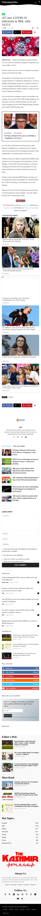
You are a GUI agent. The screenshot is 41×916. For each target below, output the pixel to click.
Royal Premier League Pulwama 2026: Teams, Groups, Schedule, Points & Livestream (24, 742)
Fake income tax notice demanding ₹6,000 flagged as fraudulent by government (25, 489)
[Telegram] (35, 894)
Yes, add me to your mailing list (13, 555)
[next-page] (6, 505)
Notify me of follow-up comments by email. (17, 559)
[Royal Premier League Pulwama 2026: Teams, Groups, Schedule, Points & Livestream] (6, 637)
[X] (22, 437)
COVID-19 (10, 397)
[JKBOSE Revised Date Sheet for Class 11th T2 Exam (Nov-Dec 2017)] (7, 796)
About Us (8, 884)
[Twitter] (9, 894)
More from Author (19, 446)
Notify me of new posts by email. (14, 561)
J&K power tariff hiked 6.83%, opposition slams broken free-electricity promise (23, 471)
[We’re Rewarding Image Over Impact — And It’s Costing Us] (7, 756)
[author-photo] (20, 424)
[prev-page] (3, 505)
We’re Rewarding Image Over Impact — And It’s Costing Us (26, 753)
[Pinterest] (26, 894)
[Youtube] (26, 437)
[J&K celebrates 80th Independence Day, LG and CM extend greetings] (6, 480)
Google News (25, 205)
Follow (35, 672)
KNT (3, 604)
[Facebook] (14, 437)
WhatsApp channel (30, 208)
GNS (5, 28)
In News (20, 884)
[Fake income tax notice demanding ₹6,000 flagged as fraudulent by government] (6, 489)
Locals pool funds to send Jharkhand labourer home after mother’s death (26, 764)
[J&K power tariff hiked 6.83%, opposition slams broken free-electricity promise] (6, 470)
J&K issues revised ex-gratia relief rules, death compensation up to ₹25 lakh (25, 498)
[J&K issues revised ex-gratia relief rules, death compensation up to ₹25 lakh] (6, 498)
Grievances (26, 884)
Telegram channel (8, 208)
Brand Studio (5, 582)
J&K (8, 11)
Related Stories (6, 446)
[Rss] (22, 898)
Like (37, 668)
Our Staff (13, 884)
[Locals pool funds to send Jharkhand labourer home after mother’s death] (7, 767)
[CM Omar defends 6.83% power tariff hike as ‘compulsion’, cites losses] (6, 452)
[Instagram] (18, 437)
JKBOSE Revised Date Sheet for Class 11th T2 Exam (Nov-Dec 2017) (26, 794)
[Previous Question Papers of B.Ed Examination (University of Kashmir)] (6, 646)
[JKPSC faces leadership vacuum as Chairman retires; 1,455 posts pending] (6, 461)
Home (3, 11)
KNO (3, 593)
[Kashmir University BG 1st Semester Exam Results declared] (7, 785)
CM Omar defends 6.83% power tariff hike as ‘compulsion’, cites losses (24, 452)
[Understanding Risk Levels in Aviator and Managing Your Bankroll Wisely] (6, 656)
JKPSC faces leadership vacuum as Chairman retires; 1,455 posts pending (25, 461)
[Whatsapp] (31, 894)
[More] (35, 32)
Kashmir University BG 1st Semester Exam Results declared (26, 782)
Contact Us (33, 884)
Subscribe (35, 688)
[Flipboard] (13, 894)
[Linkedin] (18, 894)
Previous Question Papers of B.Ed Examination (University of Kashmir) (26, 805)
